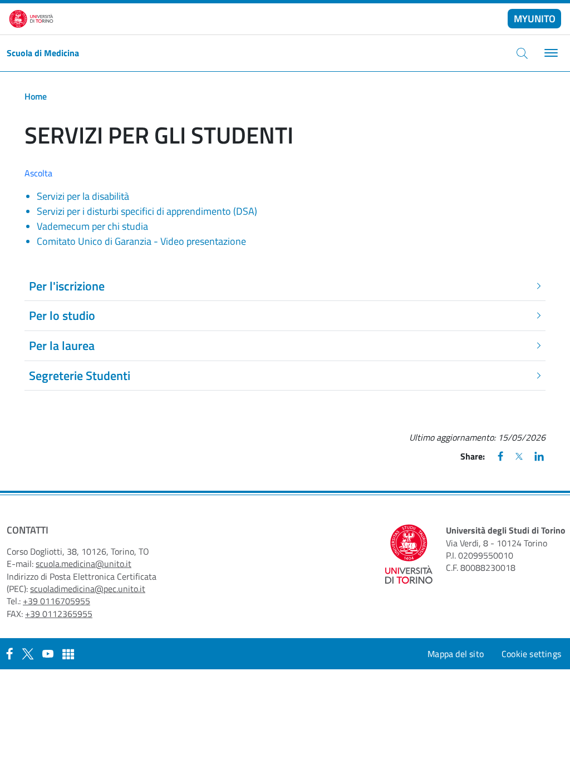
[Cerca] (522, 53)
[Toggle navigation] (549, 53)
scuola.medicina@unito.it (83, 563)
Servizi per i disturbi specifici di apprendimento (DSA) (147, 211)
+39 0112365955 (58, 613)
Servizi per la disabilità (83, 196)
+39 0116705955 (56, 601)
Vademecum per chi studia (92, 226)
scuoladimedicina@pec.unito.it (87, 588)
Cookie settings (531, 653)
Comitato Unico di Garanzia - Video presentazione (141, 241)
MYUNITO (535, 18)
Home (35, 96)
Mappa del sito (456, 653)
